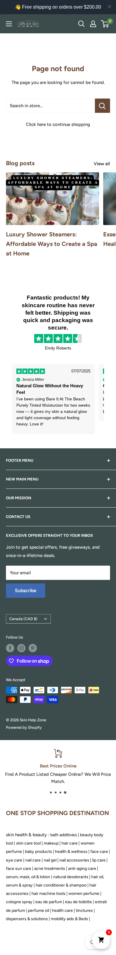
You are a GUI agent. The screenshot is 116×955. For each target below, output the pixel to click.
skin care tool (28, 843)
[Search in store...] (102, 106)
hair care (70, 843)
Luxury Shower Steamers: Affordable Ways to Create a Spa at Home (51, 244)
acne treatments (49, 868)
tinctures (84, 910)
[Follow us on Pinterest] (33, 648)
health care (62, 910)
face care (99, 851)
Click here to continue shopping (58, 124)
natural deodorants (70, 876)
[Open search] (81, 24)
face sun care (18, 868)
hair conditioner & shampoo (61, 885)
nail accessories (74, 860)
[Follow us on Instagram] (21, 648)
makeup (51, 843)
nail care (33, 860)
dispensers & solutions (27, 918)
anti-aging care (82, 868)
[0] (105, 23)
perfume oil (38, 910)
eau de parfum (48, 901)
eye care (14, 860)
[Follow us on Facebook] (10, 648)
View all (102, 163)
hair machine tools (48, 893)
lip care (99, 860)
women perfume (83, 893)
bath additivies (63, 834)
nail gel (50, 860)
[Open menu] (9, 23)
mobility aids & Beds (69, 918)
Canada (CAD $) (23, 619)
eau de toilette (78, 901)
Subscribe (25, 590)
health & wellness (71, 851)
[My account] (93, 24)
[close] (109, 6)
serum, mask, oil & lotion (28, 876)
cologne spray (19, 901)
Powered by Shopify (24, 727)
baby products (38, 851)
